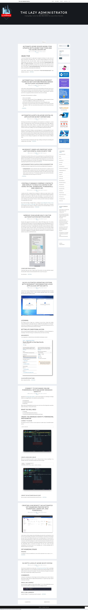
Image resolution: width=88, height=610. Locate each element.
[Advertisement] (44, 33)
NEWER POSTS (46, 601)
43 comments (44, 118)
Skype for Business (62, 194)
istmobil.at (61, 226)
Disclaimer (57, 1)
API (59, 158)
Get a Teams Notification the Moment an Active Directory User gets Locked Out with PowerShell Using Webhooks (63, 222)
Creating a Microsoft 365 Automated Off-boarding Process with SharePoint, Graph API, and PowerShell (37, 508)
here (41, 161)
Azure (60, 162)
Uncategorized (61, 198)
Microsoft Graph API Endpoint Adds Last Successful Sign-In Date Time (37, 150)
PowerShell (61, 188)
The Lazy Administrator (24, 1)
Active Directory (61, 154)
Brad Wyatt (38, 51)
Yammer (60, 200)
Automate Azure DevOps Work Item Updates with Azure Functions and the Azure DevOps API (37, 48)
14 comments (44, 190)
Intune (60, 176)
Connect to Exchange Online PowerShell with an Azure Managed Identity (37, 389)
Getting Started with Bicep (41, 568)
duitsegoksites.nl (62, 232)
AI (59, 156)
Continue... (32, 71)
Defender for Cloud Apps (63, 168)
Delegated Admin (62, 170)
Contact (61, 1)
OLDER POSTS (27, 601)
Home (53, 1)
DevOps (60, 172)
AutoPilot (60, 160)
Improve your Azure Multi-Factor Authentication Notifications (37, 216)
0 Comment (43, 51)
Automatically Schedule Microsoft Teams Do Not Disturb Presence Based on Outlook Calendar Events (37, 81)
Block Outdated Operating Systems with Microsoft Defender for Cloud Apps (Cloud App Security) (37, 284)
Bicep (60, 164)
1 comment (44, 85)
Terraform (61, 196)
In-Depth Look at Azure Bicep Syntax (37, 563)
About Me (65, 1)
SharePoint (61, 192)
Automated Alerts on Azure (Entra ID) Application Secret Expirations (37, 116)
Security (60, 190)
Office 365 (60, 184)
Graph (60, 174)
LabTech (60, 178)
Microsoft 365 (61, 180)
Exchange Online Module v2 (30, 396)
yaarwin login (61, 209)
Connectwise (61, 166)
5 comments (44, 393)
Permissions (61, 186)
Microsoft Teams (61, 182)
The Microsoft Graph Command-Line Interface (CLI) (64, 211)
